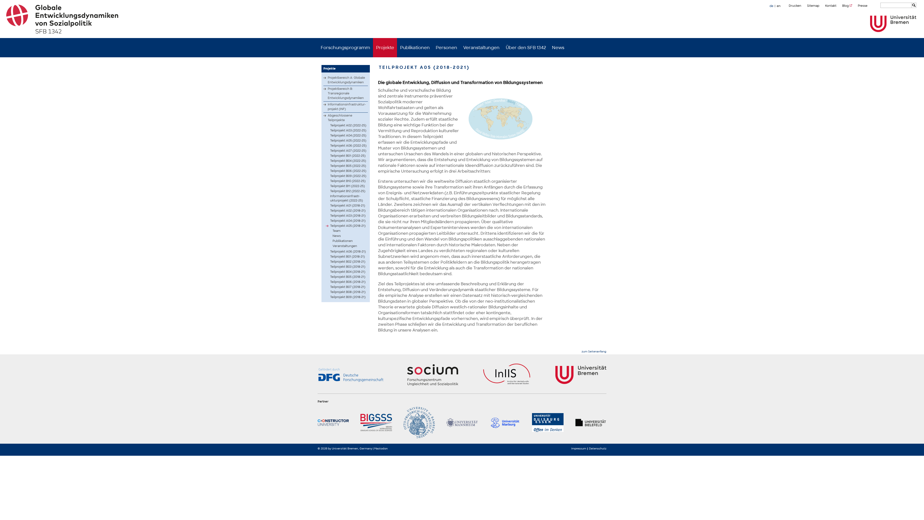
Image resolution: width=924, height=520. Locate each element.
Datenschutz (597, 448)
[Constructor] (333, 422)
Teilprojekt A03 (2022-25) (348, 130)
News (558, 48)
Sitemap (813, 6)
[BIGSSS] (376, 422)
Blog (845, 6)
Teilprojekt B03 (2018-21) (347, 267)
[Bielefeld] (590, 422)
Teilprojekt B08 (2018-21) (348, 292)
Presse (862, 6)
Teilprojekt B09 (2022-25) (348, 176)
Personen (446, 48)
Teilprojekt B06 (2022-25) (348, 171)
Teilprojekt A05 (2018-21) (348, 226)
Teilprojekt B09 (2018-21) (348, 297)
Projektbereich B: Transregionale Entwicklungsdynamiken (346, 93)
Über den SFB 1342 (526, 48)
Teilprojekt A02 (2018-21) (348, 211)
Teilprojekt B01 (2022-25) (348, 156)
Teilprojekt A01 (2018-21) (347, 206)
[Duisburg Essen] (547, 422)
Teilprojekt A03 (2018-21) (348, 216)
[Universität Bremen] (893, 23)
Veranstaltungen (481, 48)
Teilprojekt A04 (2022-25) (348, 135)
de (771, 6)
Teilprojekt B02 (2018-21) (347, 262)
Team (336, 231)
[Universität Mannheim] (462, 422)
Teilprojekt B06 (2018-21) (348, 282)
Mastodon (381, 448)
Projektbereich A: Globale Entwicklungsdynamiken (346, 80)
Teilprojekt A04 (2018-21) (348, 221)
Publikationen (415, 48)
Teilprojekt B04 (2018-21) (347, 272)
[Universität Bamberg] (419, 422)
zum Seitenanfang (594, 351)
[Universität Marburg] (504, 422)
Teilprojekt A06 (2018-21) (348, 252)
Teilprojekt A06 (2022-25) (348, 146)
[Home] (462, 19)
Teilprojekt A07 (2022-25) (348, 151)
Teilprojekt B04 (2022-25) (348, 161)
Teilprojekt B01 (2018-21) (347, 257)
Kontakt (830, 6)
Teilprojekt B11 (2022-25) (347, 186)
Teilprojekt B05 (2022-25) (348, 166)
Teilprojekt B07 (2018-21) (347, 287)
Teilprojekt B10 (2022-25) (348, 181)
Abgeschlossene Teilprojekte (340, 118)
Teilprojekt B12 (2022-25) (347, 191)
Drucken (795, 6)
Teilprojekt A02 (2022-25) (348, 125)
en (779, 6)
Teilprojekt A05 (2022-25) (348, 141)
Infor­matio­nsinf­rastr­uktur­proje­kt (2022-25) (346, 198)
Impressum (578, 448)
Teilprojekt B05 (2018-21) (347, 277)
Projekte (385, 48)
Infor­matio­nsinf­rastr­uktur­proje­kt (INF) (347, 107)
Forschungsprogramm (345, 48)
